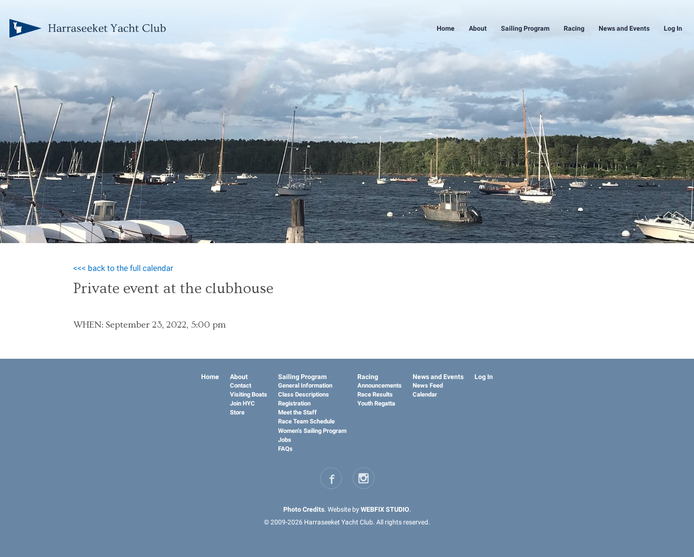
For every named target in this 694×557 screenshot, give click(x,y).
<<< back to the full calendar (123, 268)
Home (446, 28)
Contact (240, 385)
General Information (305, 385)
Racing (574, 28)
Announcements (379, 385)
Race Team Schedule (306, 421)
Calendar (425, 394)
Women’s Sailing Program (312, 430)
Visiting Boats (248, 394)
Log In (673, 28)
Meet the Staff (297, 412)
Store (237, 412)
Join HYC (242, 403)
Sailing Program (525, 28)
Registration (294, 403)
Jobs (284, 439)
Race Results (375, 394)
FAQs (285, 448)
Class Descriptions (303, 394)
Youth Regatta (376, 403)
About (478, 28)
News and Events (624, 28)
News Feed (428, 385)
